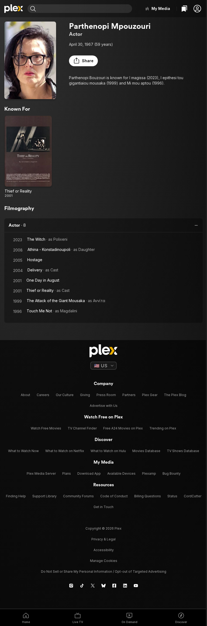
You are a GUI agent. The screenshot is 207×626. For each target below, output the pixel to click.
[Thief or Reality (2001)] (28, 157)
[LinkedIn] (125, 585)
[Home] (13, 8)
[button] (197, 8)
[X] (92, 585)
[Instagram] (71, 585)
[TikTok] (82, 585)
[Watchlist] (184, 8)
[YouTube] (135, 585)
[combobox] (84, 8)
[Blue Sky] (103, 585)
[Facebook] (114, 585)
